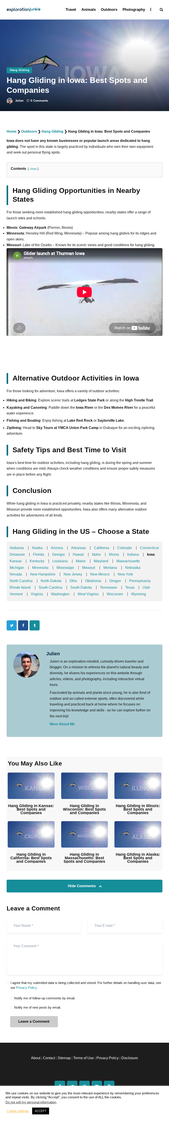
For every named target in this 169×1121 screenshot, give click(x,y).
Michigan (17, 568)
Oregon (115, 581)
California (101, 548)
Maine (81, 561)
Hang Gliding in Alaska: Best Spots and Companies (138, 858)
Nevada (16, 574)
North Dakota (51, 581)
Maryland (101, 561)
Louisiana (60, 561)
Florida (38, 554)
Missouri (88, 568)
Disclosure (129, 1058)
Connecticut (149, 548)
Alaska (37, 548)
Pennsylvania (140, 581)
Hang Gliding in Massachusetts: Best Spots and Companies (84, 858)
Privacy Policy (26, 987)
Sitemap (64, 1058)
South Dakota (81, 587)
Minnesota (40, 568)
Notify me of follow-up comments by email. (44, 998)
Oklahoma (93, 581)
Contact (49, 1058)
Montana (110, 568)
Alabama (17, 548)
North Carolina (21, 581)
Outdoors (29, 131)
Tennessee (108, 587)
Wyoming (138, 594)
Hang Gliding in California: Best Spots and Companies (31, 858)
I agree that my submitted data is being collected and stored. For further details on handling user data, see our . (86, 985)
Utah (146, 587)
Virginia (37, 594)
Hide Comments (82, 886)
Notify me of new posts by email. (37, 1007)
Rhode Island (20, 587)
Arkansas (78, 548)
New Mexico (100, 574)
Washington (60, 594)
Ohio (73, 581)
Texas (129, 587)
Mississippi (65, 568)
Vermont (16, 594)
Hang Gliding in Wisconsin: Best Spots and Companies (84, 809)
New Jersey (73, 574)
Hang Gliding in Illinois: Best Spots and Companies (138, 809)
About (35, 1058)
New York (125, 574)
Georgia (58, 554)
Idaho (96, 554)
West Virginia (88, 594)
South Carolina (50, 587)
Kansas (16, 561)
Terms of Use (83, 1058)
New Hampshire (42, 574)
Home (12, 131)
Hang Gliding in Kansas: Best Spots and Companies (31, 809)
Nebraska (132, 568)
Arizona (57, 548)
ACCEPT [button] (40, 1111)
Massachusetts (128, 561)
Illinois (114, 554)
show (33, 168)
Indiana (133, 554)
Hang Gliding (19, 70)
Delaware (17, 554)
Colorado (124, 548)
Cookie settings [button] (18, 1111)
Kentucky (37, 561)
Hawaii (78, 554)
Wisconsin (115, 594)
